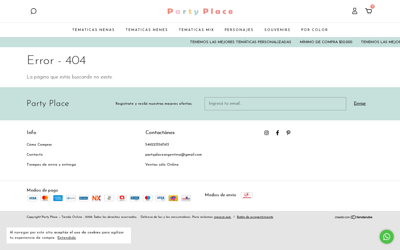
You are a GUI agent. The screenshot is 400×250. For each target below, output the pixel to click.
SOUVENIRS (277, 30)
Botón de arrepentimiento (255, 217)
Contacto (35, 155)
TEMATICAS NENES (147, 30)
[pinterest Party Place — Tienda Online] (288, 132)
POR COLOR (314, 30)
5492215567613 (157, 145)
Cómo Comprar (39, 145)
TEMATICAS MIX (196, 30)
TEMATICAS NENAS (93, 30)
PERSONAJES (239, 30)
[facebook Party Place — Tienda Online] (277, 132)
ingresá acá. (222, 217)
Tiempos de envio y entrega (51, 165)
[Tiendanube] (353, 218)
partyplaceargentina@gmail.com (173, 155)
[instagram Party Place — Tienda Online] (266, 132)
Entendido (67, 238)
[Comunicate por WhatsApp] (387, 237)
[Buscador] (33, 12)
